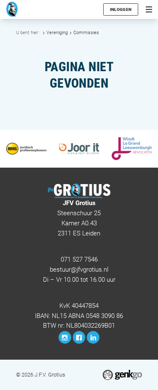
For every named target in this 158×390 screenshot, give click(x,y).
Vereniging (57, 32)
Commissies (86, 32)
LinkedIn (93, 337)
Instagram (65, 337)
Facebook (79, 337)
